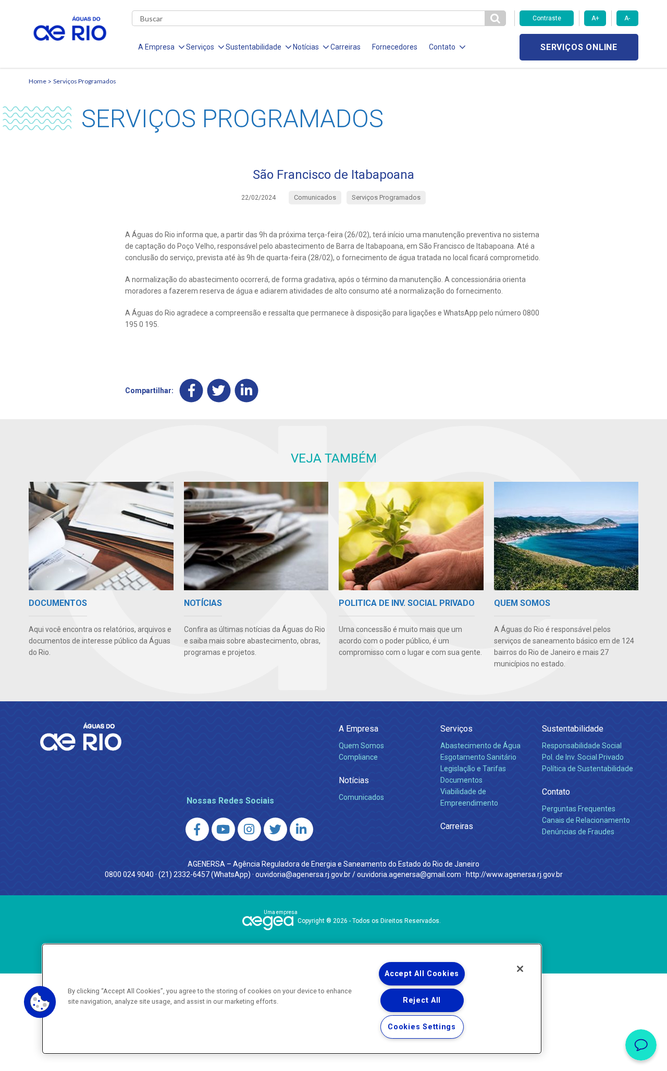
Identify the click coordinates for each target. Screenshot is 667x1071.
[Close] (520, 968)
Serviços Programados (84, 81)
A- (627, 18)
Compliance (358, 757)
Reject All (422, 1000)
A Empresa (358, 729)
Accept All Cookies (422, 973)
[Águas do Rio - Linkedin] (301, 829)
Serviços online (578, 47)
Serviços (456, 729)
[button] (40, 1002)
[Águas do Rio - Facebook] (197, 829)
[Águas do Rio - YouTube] (223, 829)
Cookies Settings (422, 1027)
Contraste (547, 18)
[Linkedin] (246, 390)
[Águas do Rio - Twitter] (275, 829)
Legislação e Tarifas (473, 768)
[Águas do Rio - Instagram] (249, 829)
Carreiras (345, 47)
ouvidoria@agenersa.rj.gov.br (303, 874)
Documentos (461, 780)
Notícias (354, 780)
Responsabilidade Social (582, 745)
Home (37, 81)
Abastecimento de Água (480, 745)
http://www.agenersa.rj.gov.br (514, 874)
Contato (556, 792)
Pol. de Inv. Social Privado (583, 757)
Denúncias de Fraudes (578, 831)
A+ (595, 18)
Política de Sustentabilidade (587, 768)
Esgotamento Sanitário (478, 757)
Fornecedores (394, 47)
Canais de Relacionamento (586, 820)
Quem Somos (361, 745)
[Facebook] (191, 390)
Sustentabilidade (572, 729)
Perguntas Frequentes (578, 809)
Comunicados (361, 797)
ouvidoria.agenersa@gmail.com (409, 874)
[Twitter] (219, 390)
